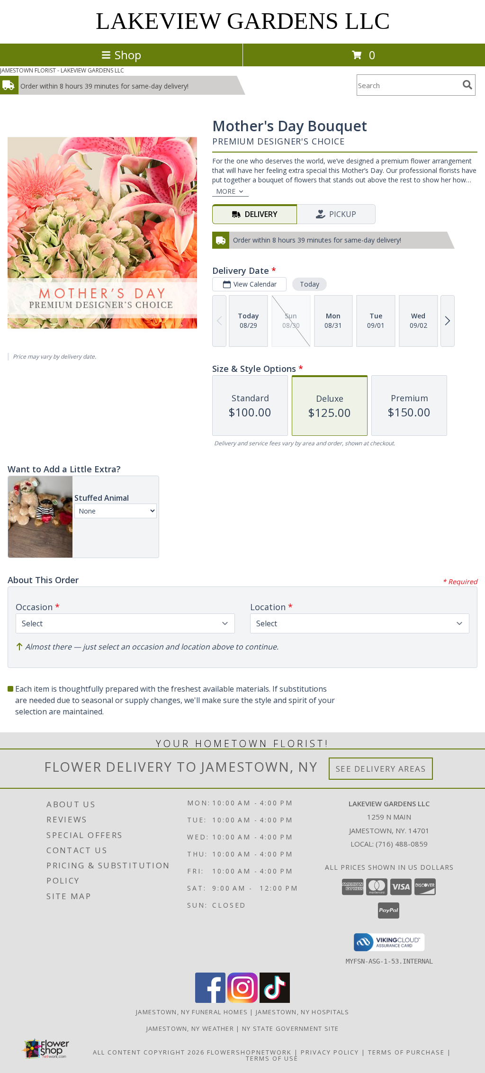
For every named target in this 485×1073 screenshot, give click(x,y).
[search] (467, 85)
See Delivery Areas (381, 768)
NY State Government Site (290, 1028)
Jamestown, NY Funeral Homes (192, 1012)
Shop (128, 55)
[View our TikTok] (275, 1000)
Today (309, 284)
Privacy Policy (330, 1052)
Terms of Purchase (406, 1052)
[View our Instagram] (242, 1000)
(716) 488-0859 (402, 843)
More (225, 191)
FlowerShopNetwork (249, 1052)
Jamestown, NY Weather (190, 1028)
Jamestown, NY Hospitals (302, 1012)
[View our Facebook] (210, 1000)
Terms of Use (272, 1058)
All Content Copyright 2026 (149, 1052)
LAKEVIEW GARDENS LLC (243, 21)
